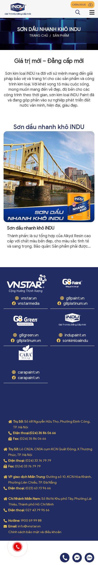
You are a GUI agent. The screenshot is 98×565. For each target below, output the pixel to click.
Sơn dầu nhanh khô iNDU (30, 228)
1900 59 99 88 (31, 521)
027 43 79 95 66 (37, 510)
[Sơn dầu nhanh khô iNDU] (49, 176)
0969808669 (89, 558)
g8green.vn (29, 335)
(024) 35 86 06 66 (42, 433)
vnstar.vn (28, 298)
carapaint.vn (28, 372)
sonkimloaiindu (75, 340)
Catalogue (79, 5)
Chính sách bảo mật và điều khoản (34, 532)
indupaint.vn (75, 335)
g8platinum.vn (75, 303)
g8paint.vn (75, 298)
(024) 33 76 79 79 (38, 461)
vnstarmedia (28, 303)
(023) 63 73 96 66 (38, 488)
